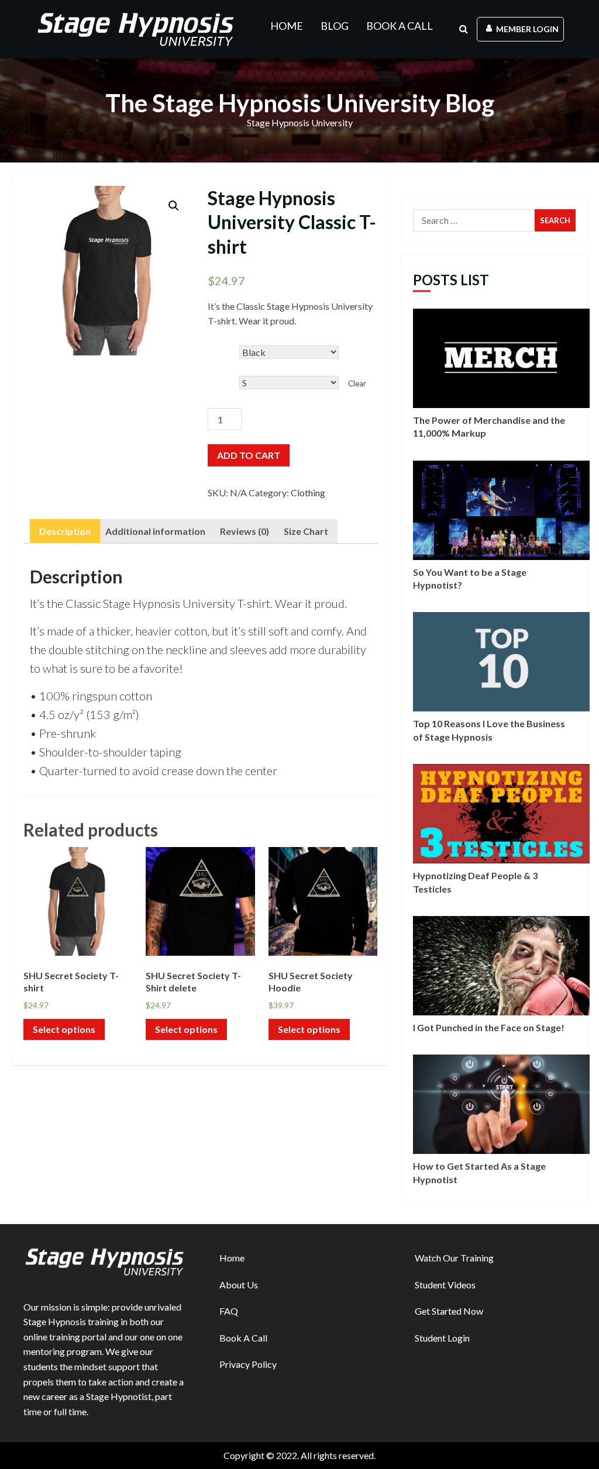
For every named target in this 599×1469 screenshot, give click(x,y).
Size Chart (306, 531)
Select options (64, 1029)
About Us (238, 1284)
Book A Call (399, 25)
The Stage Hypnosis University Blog (299, 102)
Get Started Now (449, 1310)
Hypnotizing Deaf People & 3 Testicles (501, 813)
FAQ (228, 1310)
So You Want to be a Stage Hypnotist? (501, 510)
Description (65, 531)
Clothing (308, 492)
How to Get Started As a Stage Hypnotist (501, 1104)
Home (286, 25)
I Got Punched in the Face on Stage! (501, 965)
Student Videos (445, 1284)
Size (214, 374)
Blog (335, 25)
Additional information (155, 531)
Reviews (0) (244, 531)
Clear (357, 383)
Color (217, 344)
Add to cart (248, 455)
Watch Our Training (454, 1257)
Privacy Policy (248, 1364)
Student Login (442, 1337)
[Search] (463, 29)
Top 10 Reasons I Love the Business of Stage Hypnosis (501, 661)
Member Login (527, 29)
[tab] (65, 531)
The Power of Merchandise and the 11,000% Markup (501, 358)
